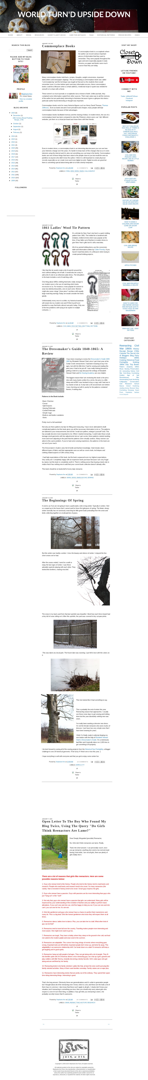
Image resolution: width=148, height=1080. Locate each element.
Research (91, 1002)
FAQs (91, 35)
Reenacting (127, 345)
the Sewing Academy (86, 373)
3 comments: (83, 323)
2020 (13, 148)
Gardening (136, 386)
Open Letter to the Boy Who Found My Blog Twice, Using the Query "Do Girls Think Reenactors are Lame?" (74, 826)
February (16, 132)
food (131, 379)
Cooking (123, 360)
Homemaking (124, 379)
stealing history (125, 388)
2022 (13, 142)
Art (121, 371)
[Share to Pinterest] (104, 168)
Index (137, 35)
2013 (13, 169)
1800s (76, 171)
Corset (121, 394)
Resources (39, 35)
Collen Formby (100, 249)
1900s (136, 358)
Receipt (123, 351)
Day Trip (129, 364)
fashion (136, 392)
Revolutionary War (129, 377)
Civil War (67, 326)
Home (10, 35)
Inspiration (130, 392)
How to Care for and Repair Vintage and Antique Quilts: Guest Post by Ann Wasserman (130, 306)
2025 (13, 113)
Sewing (91, 477)
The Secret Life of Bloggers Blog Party (129, 354)
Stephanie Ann (26, 94)
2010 (13, 177)
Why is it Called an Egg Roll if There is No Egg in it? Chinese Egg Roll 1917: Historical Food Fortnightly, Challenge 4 (130, 131)
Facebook (129, 98)
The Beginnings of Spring (63, 500)
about (19, 35)
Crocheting (76, 326)
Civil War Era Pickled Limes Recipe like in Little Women (130, 157)
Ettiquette (125, 394)
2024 (13, 136)
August (15, 129)
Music (122, 369)
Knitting (86, 326)
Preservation (134, 369)
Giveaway (131, 390)
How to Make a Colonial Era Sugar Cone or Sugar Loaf (130, 224)
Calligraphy (89, 171)
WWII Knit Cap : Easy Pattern (130, 329)
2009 (13, 180)
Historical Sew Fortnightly (94, 749)
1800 (72, 171)
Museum (133, 388)
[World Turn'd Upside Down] (20, 82)
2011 (13, 175)
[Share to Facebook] (102, 168)
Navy (137, 388)
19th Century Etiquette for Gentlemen (130, 180)
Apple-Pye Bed (130, 265)
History (136, 349)
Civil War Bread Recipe (130, 246)
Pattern (93, 326)
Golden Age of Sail (129, 375)
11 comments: (83, 168)
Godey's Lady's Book (57, 35)
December (17, 115)
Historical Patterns (106, 35)
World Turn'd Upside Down (74, 14)
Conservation (134, 381)
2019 (13, 151)
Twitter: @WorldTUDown (129, 96)
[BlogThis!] (98, 168)
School (136, 384)
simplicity (80, 765)
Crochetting (124, 390)
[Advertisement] (76, 206)
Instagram (129, 100)
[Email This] (95, 168)
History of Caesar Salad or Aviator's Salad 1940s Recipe (130, 202)
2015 (13, 163)
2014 (13, 166)
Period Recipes (125, 35)
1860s (81, 171)
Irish (122, 384)
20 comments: (83, 999)
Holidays (127, 358)
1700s (67, 171)
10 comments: (83, 474)
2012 (13, 172)
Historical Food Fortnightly (129, 361)
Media (28, 35)
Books (84, 477)
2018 (13, 154)
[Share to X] (100, 168)
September (17, 126)
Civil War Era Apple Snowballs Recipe (130, 284)
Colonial (123, 353)
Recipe (130, 351)
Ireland (129, 386)
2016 (13, 160)
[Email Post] (91, 168)
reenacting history (78, 1002)
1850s (74, 477)
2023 (13, 139)
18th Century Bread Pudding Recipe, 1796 (22, 119)
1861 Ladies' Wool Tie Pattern (66, 227)
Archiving (136, 379)
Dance (123, 386)
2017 (13, 157)
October (16, 123)
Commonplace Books (58, 46)
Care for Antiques (77, 35)
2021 (13, 145)
